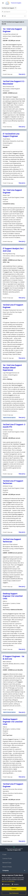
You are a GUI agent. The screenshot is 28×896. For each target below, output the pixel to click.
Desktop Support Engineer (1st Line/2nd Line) (12, 596)
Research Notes (7, 867)
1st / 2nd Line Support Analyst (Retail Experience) (12, 367)
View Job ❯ (22, 74)
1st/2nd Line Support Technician (12, 540)
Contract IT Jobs (7, 858)
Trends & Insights (16, 3)
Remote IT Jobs (6, 862)
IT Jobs (4, 854)
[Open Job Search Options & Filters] (3, 3)
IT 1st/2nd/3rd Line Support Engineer (11, 135)
